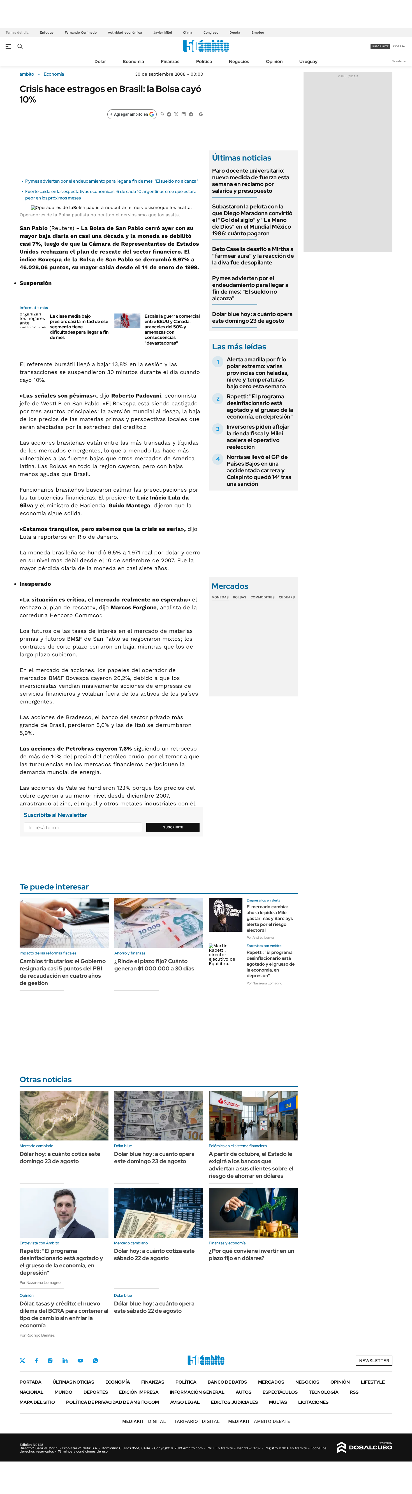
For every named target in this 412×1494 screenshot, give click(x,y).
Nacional (31, 1392)
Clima (187, 32)
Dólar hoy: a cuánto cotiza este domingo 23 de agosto (60, 1157)
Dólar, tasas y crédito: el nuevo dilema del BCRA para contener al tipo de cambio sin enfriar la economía (64, 1314)
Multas (278, 1402)
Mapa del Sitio (37, 1402)
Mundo (63, 1392)
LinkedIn (65, 1360)
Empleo (257, 32)
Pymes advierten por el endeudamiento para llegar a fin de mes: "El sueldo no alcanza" (111, 181)
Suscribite (173, 827)
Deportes (96, 1392)
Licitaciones (313, 1402)
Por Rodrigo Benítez (37, 1335)
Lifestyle (373, 1382)
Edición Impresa (139, 1392)
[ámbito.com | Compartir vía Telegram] (191, 114)
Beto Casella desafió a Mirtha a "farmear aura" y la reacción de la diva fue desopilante (253, 255)
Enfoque (47, 32)
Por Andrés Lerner (260, 937)
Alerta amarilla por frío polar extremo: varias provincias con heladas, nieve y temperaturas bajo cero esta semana (258, 373)
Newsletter (399, 61)
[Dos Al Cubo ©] (364, 1447)
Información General (197, 1392)
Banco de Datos (227, 1382)
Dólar (100, 61)
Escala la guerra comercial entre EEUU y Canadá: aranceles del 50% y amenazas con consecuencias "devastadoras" (172, 329)
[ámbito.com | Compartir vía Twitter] (176, 114)
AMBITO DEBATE (259, 1421)
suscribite (380, 46)
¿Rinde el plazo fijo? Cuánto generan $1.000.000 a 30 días (154, 965)
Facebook (36, 1360)
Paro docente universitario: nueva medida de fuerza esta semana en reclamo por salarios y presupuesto (250, 180)
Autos (243, 1392)
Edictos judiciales (234, 1402)
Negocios (239, 61)
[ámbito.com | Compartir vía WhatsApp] (161, 114)
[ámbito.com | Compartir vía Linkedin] (183, 114)
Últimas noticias (73, 1382)
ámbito (27, 74)
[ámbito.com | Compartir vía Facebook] (169, 114)
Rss (354, 1392)
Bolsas (239, 597)
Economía (133, 61)
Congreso (210, 32)
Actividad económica (125, 32)
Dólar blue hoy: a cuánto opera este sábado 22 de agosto (154, 1307)
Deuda (235, 32)
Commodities (263, 597)
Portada (30, 1382)
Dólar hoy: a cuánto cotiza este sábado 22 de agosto (154, 1254)
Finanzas (170, 61)
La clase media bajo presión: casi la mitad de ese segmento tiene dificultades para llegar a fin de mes (79, 327)
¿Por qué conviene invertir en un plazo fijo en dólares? (251, 1254)
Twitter (22, 1360)
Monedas (220, 597)
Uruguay (308, 61)
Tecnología (324, 1392)
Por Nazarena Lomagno (264, 983)
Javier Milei (162, 32)
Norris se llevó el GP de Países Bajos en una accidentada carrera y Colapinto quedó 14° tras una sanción (259, 470)
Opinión (274, 61)
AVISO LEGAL (185, 1402)
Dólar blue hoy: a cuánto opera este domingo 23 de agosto (252, 317)
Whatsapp (95, 1360)
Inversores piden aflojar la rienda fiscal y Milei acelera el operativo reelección (258, 436)
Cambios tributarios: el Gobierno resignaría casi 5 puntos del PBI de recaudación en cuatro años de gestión (63, 972)
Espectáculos (280, 1392)
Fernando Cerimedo (81, 32)
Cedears (287, 597)
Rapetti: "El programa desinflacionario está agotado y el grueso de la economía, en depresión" (260, 406)
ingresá (399, 46)
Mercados (271, 1382)
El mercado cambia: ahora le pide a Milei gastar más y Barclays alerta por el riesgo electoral (270, 918)
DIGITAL (144, 1421)
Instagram (50, 1360)
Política (204, 61)
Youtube (80, 1361)
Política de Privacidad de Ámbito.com (112, 1402)
